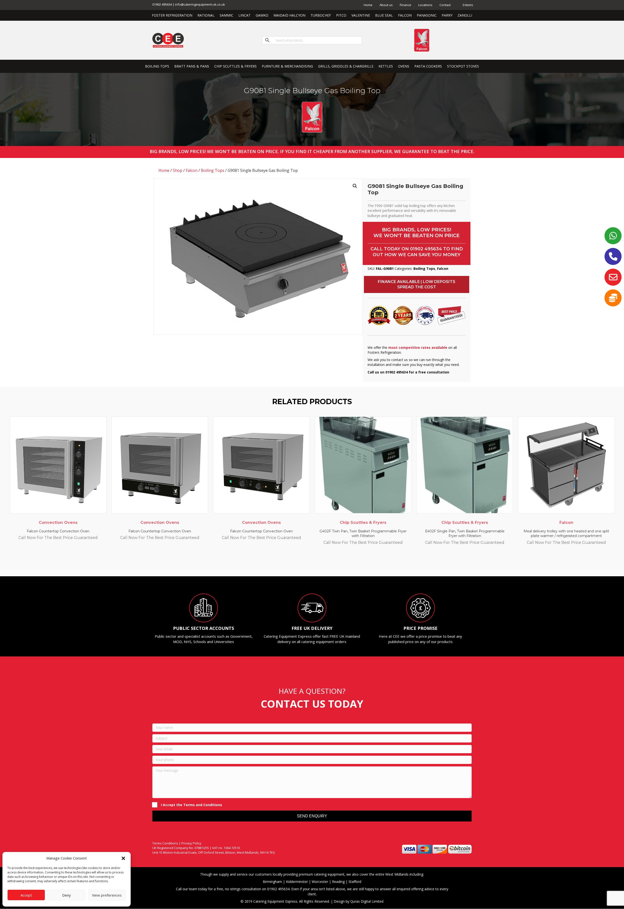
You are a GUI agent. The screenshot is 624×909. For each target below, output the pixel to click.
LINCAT (244, 15)
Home (368, 5)
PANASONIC (427, 15)
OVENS (403, 66)
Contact (445, 5)
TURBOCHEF (321, 15)
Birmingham (272, 881)
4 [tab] (309, 562)
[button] (123, 858)
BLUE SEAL (384, 15)
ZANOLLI (465, 15)
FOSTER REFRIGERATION (172, 15)
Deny (66, 895)
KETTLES (386, 66)
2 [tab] (299, 562)
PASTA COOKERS (428, 66)
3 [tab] (304, 562)
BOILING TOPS (157, 66)
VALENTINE (360, 15)
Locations (425, 5)
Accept (26, 895)
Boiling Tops (212, 170)
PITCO (341, 15)
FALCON (405, 15)
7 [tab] (324, 562)
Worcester (320, 881)
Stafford (355, 881)
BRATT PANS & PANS (191, 66)
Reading (338, 881)
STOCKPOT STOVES (463, 66)
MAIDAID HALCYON (289, 15)
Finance (405, 5)
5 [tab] (314, 562)
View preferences (107, 895)
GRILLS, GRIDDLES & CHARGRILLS (345, 66)
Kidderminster (297, 881)
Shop (177, 170)
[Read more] (102, 425)
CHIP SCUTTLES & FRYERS (235, 66)
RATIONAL (205, 15)
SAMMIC (226, 15)
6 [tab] (319, 562)
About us (386, 5)
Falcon (191, 170)
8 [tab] (329, 562)
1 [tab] (294, 562)
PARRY (447, 15)
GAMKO (262, 15)
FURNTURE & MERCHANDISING (287, 66)
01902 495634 (426, 249)
